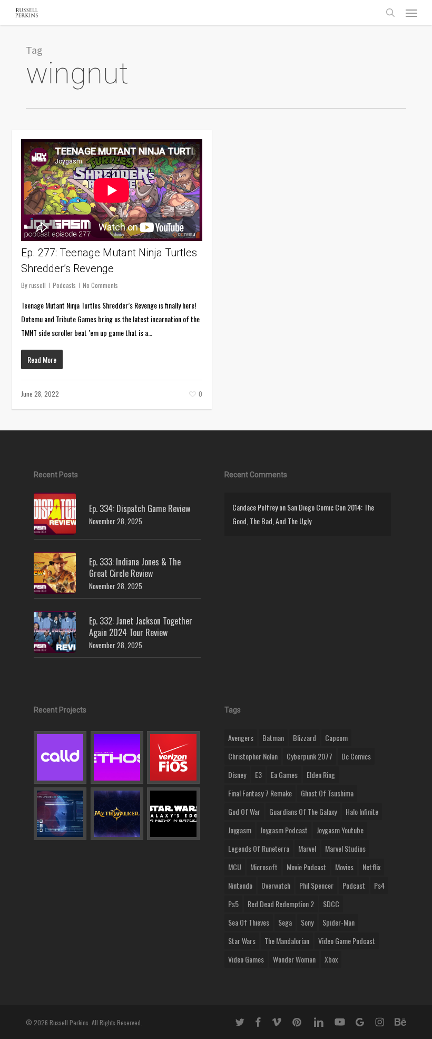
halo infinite (362, 811)
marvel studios (345, 848)
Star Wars (242, 940)
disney (237, 774)
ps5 (233, 903)
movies (344, 866)
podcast (353, 885)
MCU (234, 866)
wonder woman (294, 959)
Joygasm (239, 829)
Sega (285, 922)
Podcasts (64, 285)
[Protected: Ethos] (117, 757)
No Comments (100, 285)
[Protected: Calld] (60, 757)
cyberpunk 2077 (309, 756)
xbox (331, 959)
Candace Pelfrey (255, 507)
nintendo (240, 885)
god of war (244, 811)
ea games (284, 774)
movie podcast (306, 866)
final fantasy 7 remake (260, 793)
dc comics (356, 756)
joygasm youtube (340, 829)
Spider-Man (338, 922)
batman (273, 737)
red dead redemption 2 (281, 903)
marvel (307, 848)
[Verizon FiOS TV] (173, 757)
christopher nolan (253, 756)
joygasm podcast (284, 829)
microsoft (264, 866)
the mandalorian (286, 940)
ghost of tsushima (327, 793)
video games (246, 959)
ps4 (379, 885)
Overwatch (275, 885)
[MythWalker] (117, 813)
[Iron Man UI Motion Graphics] (60, 813)
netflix (371, 866)
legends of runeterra (258, 848)
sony (307, 922)
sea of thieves (248, 922)
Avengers (240, 737)
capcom (336, 737)
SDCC (331, 903)
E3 (258, 774)
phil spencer (316, 885)
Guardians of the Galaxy (303, 811)
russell (37, 285)
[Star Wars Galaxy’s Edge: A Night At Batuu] (173, 813)
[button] (411, 12)
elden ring (321, 774)
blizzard (304, 737)
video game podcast (346, 940)
